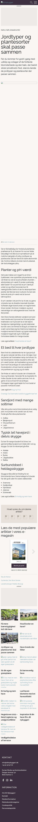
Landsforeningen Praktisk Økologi (12, 584)
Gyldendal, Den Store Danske (11, 580)
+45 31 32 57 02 (7, 765)
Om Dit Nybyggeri (8, 793)
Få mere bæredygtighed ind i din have (8, 626)
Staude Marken (6, 577)
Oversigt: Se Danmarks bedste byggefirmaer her (19, 394)
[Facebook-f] (3, 780)
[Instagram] (7, 780)
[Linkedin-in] (11, 780)
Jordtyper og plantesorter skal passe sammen (8, 650)
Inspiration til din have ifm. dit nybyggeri (27, 717)
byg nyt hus (16, 390)
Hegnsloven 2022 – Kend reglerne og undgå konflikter (9, 717)
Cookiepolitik (7, 805)
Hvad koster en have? (23, 341)
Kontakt (5, 796)
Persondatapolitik (9, 808)
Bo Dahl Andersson (9, 242)
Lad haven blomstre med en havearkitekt (27, 694)
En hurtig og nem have (23, 496)
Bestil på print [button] (19, 566)
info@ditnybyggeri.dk (10, 763)
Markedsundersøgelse (10, 802)
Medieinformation (9, 799)
